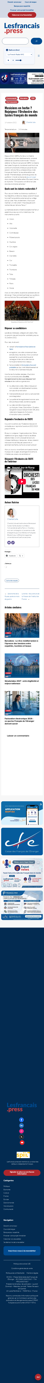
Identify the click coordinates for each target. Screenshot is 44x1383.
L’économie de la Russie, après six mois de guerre (12, 596)
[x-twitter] (21, 1137)
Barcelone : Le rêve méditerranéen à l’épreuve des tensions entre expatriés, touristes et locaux (21, 643)
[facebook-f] (21, 1120)
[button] (38, 1377)
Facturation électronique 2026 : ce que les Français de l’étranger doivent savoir (19, 721)
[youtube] (22, 1142)
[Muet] (13, 60)
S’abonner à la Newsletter (22, 15)
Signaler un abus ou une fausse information (22, 1173)
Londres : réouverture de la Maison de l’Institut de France (30, 596)
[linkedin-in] (21, 1125)
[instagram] (21, 1131)
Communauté (11, 98)
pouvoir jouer (31, 177)
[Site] (13, 542)
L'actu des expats (12, 580)
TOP (32, 98)
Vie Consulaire (11, 102)
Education (23, 98)
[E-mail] (9, 542)
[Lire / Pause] (8, 60)
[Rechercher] (36, 41)
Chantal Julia (30, 122)
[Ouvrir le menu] (38, 55)
